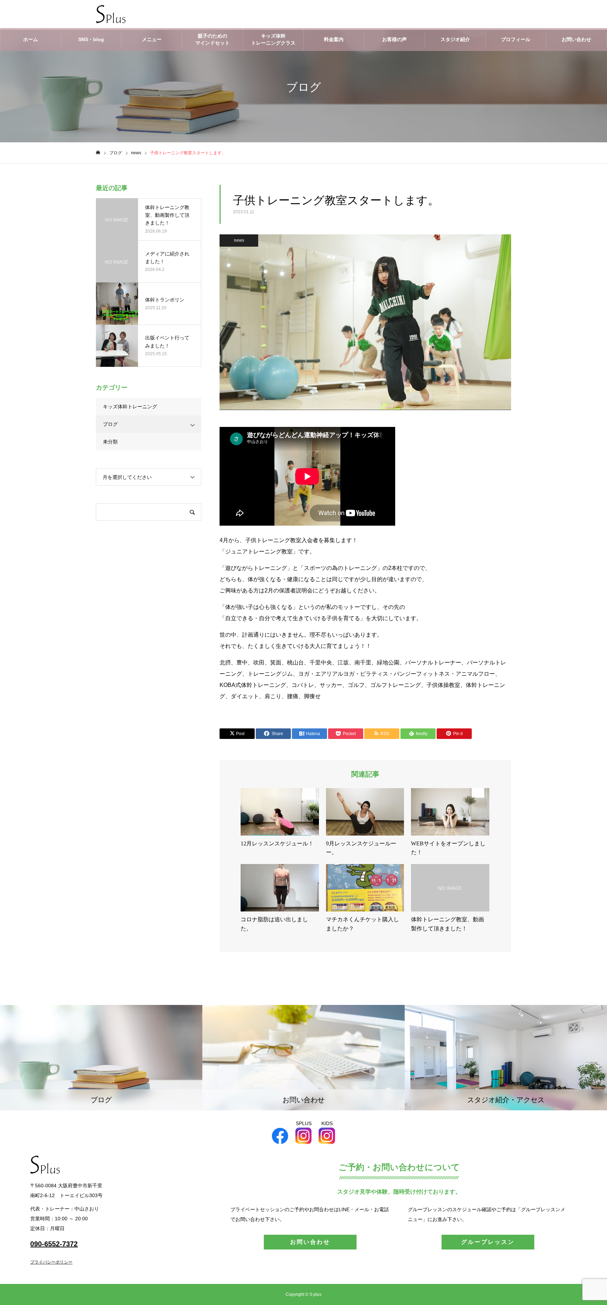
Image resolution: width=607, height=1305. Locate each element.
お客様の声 (394, 39)
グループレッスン (488, 1242)
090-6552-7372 (54, 1244)
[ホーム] (98, 152)
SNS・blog (91, 39)
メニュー (152, 39)
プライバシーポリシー (51, 1262)
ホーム (30, 39)
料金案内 (334, 39)
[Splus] (111, 14)
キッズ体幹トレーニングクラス (273, 39)
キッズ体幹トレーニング (130, 406)
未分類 (110, 441)
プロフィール (515, 39)
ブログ (110, 424)
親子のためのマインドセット (212, 39)
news (239, 240)
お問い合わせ (576, 39)
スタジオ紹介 (455, 39)
